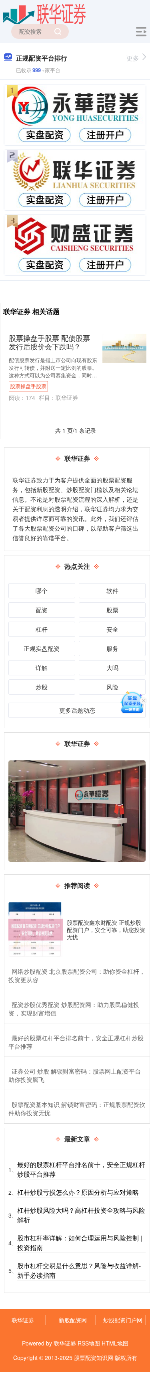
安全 (112, 629)
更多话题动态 (77, 710)
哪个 (42, 590)
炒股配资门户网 (122, 1320)
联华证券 (23, 1320)
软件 (112, 590)
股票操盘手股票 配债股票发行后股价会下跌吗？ (49, 342)
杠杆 (42, 629)
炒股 (42, 687)
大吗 (112, 667)
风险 (112, 687)
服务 (112, 648)
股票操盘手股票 (28, 386)
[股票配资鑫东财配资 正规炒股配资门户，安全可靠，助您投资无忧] (35, 929)
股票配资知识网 (93, 1358)
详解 (42, 667)
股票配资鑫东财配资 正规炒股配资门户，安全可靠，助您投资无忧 (106, 929)
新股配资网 (73, 1320)
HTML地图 (115, 1343)
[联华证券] (44, 13)
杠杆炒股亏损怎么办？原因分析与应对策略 (78, 1192)
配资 (42, 610)
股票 (112, 610)
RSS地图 (89, 1343)
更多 (132, 58)
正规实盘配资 (42, 648)
